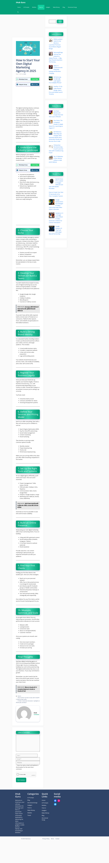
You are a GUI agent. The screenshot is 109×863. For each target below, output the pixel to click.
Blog (64, 7)
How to (41, 7)
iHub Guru (20, 2)
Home (19, 7)
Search (60, 21)
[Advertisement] (28, 26)
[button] (18, 12)
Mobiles (34, 7)
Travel (29, 815)
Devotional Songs (72, 7)
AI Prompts (26, 7)
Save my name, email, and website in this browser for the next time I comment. (27, 767)
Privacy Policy (45, 838)
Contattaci (36, 714)
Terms (52, 838)
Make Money (56, 7)
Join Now (35, 79)
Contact (57, 838)
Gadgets (48, 7)
